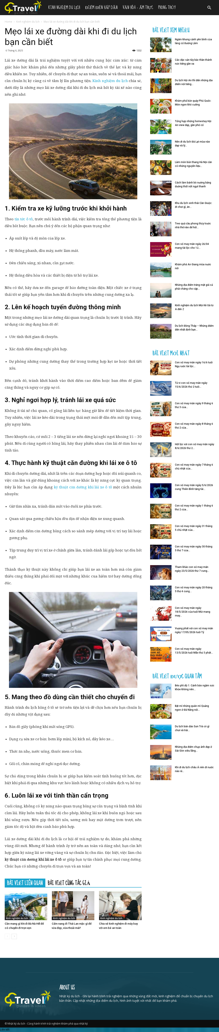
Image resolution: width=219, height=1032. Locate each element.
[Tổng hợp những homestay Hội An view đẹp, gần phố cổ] (161, 126)
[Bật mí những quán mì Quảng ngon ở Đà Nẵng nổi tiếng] (161, 711)
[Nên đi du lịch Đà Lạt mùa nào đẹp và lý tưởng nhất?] (161, 147)
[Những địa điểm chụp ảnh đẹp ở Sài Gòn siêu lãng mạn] (161, 752)
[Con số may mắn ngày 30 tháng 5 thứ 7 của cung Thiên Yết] (161, 552)
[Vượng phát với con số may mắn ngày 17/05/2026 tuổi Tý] (161, 633)
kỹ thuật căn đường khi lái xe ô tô (83, 487)
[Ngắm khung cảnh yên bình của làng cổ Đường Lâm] (161, 45)
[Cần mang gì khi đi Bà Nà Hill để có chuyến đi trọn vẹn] (26, 905)
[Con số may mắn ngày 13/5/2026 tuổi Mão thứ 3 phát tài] (161, 654)
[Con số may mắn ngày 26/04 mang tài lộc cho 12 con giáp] (161, 249)
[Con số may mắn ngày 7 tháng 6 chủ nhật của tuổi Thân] (161, 470)
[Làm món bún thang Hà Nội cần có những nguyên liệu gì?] (161, 167)
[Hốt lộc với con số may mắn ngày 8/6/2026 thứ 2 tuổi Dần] (161, 449)
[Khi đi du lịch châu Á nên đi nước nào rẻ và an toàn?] (161, 772)
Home (8, 21)
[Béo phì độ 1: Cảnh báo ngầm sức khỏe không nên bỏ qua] (161, 691)
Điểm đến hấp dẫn (101, 8)
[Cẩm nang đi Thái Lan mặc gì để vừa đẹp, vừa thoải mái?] (73, 905)
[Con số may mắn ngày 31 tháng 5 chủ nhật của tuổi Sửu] (161, 531)
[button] (209, 8)
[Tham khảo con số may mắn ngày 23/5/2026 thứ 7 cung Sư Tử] (161, 572)
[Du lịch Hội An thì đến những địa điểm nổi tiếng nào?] (161, 85)
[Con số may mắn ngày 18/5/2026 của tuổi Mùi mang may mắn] (161, 613)
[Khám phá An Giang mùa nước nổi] (161, 270)
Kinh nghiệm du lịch (64, 8)
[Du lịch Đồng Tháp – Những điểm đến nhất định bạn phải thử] (161, 331)
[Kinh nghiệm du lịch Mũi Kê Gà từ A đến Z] (161, 310)
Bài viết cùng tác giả (69, 883)
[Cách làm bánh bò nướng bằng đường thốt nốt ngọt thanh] (161, 188)
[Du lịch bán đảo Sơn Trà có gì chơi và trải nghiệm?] (161, 732)
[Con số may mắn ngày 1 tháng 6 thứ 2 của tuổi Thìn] (161, 511)
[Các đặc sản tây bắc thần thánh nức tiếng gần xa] (161, 65)
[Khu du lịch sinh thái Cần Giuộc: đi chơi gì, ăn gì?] (161, 208)
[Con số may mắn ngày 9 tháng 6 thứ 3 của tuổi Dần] (161, 408)
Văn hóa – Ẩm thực (138, 8)
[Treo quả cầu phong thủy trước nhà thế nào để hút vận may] (161, 229)
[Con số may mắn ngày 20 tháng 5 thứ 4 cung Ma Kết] (161, 593)
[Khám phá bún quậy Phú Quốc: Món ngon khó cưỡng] (161, 106)
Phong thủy (166, 8)
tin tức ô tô (24, 219)
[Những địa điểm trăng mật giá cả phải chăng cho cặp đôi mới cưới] (161, 290)
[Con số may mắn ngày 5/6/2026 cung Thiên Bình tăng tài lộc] (161, 490)
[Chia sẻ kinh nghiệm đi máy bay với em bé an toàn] (120, 905)
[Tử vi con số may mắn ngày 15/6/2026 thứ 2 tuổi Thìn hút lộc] (161, 388)
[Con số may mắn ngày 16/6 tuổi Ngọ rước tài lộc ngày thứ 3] (161, 368)
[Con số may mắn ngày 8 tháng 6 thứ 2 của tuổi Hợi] (161, 429)
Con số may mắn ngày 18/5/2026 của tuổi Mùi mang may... (192, 611)
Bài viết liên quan (25, 883)
